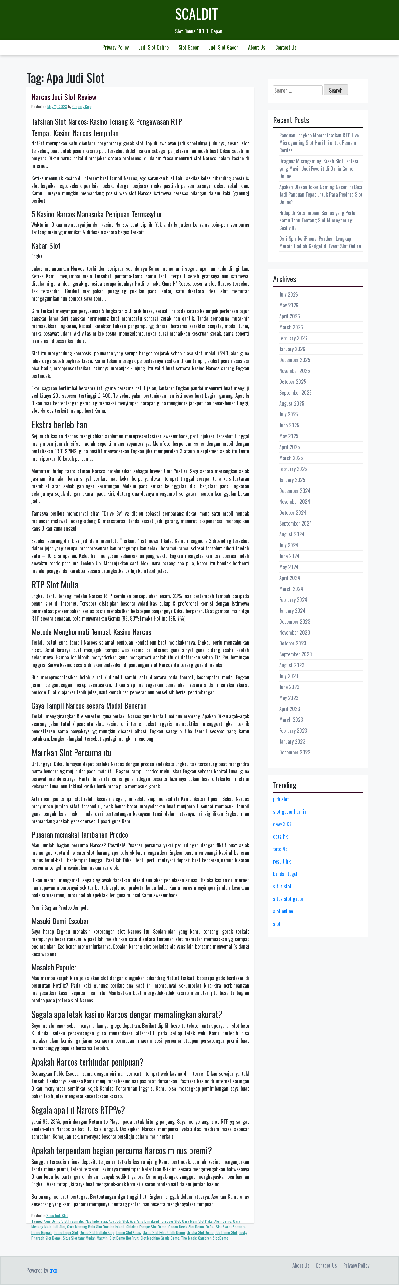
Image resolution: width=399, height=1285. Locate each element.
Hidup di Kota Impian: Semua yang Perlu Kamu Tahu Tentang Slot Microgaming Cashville (317, 220)
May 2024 (289, 567)
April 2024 (289, 578)
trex (53, 1270)
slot (277, 923)
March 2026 (291, 327)
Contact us (285, 47)
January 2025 (292, 479)
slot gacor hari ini (290, 811)
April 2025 (289, 447)
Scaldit (196, 13)
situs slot (282, 886)
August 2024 (292, 534)
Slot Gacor (189, 47)
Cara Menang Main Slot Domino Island (95, 1226)
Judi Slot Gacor (223, 47)
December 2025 (294, 360)
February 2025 (293, 469)
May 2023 (288, 698)
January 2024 (292, 610)
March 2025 (291, 458)
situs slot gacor (288, 898)
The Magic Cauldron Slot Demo (204, 1237)
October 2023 (292, 643)
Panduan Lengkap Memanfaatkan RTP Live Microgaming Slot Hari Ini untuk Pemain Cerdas (319, 142)
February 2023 (293, 730)
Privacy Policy (116, 47)
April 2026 (289, 316)
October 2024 (292, 512)
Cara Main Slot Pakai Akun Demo (206, 1221)
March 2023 (291, 719)
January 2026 (292, 349)
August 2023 (291, 665)
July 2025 (288, 414)
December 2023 (294, 621)
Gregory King (82, 106)
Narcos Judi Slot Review (63, 96)
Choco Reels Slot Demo (186, 1226)
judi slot (281, 799)
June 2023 (289, 687)
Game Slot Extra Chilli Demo (164, 1232)
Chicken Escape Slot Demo (146, 1226)
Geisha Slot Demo (200, 1232)
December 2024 (294, 490)
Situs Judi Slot (57, 1215)
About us (256, 47)
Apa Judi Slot (118, 1221)
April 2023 (289, 708)
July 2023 (288, 676)
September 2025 (295, 392)
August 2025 (291, 403)
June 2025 (289, 425)
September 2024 (295, 523)
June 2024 (289, 556)
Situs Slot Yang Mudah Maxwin (85, 1237)
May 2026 (288, 305)
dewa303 (282, 824)
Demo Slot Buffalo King (97, 1232)
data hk (280, 836)
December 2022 (294, 752)
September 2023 (295, 654)
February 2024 (293, 599)
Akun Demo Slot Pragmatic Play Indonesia (75, 1221)
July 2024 (288, 545)
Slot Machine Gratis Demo (159, 1237)
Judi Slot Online (154, 47)
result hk (282, 861)
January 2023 (292, 741)
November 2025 (294, 370)
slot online (283, 911)
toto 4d (280, 849)
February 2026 (293, 338)
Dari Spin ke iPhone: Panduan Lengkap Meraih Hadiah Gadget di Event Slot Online (320, 242)
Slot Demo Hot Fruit (123, 1237)
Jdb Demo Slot (226, 1232)
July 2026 (288, 294)
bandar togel (285, 874)
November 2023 (294, 632)
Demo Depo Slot (66, 1232)
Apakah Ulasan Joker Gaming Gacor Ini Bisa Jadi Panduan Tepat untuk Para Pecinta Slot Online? (321, 194)
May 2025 (288, 436)
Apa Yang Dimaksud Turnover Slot (155, 1221)
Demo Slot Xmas (128, 1232)
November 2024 (294, 501)
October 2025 (292, 381)
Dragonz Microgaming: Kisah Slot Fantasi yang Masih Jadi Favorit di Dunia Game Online (318, 168)
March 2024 (291, 589)
